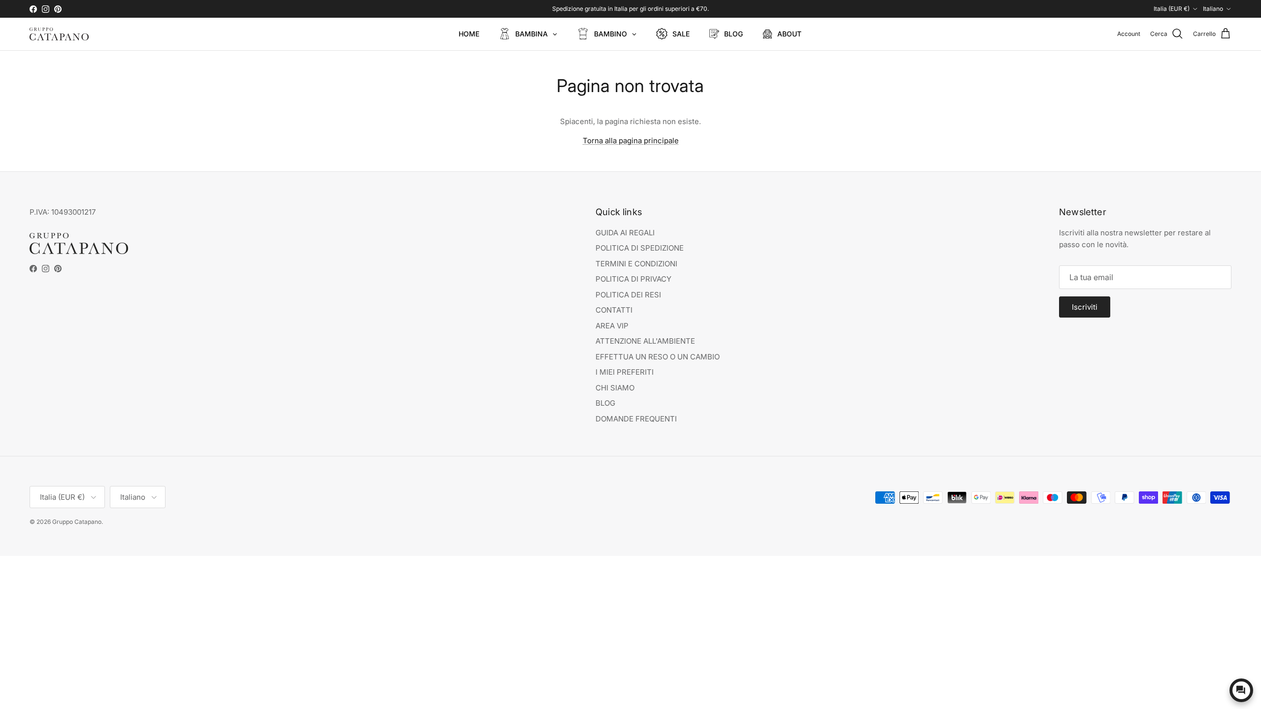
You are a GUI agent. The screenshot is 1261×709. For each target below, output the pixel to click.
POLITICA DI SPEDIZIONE (640, 248)
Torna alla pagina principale (631, 140)
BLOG (605, 403)
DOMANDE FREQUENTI (636, 418)
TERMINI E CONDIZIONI (636, 263)
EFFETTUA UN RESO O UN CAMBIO (658, 356)
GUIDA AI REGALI (625, 232)
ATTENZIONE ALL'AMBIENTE (645, 341)
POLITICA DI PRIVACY (633, 279)
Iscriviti (1084, 307)
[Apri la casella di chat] (1241, 690)
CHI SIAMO (615, 387)
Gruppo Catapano (76, 521)
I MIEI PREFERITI (625, 372)
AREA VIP (612, 325)
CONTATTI (614, 310)
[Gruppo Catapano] (59, 34)
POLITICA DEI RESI (628, 294)
